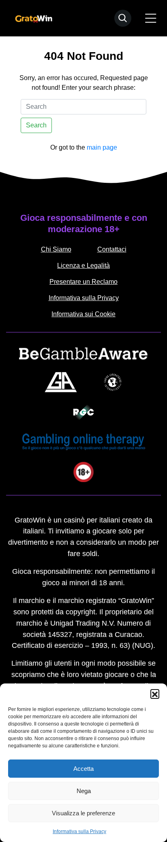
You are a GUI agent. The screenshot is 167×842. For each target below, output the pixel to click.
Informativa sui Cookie (83, 314)
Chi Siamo (56, 249)
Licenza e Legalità (83, 265)
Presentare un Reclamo (83, 281)
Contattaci (111, 249)
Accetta (83, 768)
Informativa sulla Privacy (79, 831)
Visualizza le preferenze (83, 813)
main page (102, 147)
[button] (155, 694)
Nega (84, 790)
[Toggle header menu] (150, 18)
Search (36, 125)
